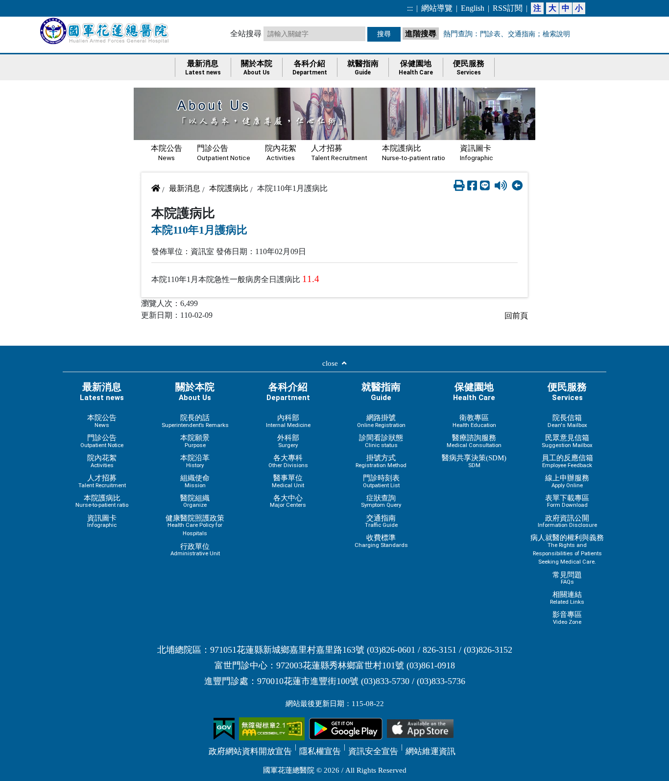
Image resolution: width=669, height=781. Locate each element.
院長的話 (195, 420)
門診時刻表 (381, 481)
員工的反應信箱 (567, 461)
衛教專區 (474, 420)
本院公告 (166, 153)
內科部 (288, 420)
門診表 (490, 34)
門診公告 (223, 153)
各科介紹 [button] (309, 67)
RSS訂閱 (508, 8)
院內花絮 (280, 153)
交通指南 (521, 34)
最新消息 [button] (203, 67)
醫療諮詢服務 (474, 441)
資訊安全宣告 (373, 751)
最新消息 (184, 188)
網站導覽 (437, 8)
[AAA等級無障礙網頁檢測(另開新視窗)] (272, 728)
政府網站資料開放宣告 (250, 751)
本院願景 (195, 441)
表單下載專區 (567, 501)
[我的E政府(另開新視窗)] (224, 728)
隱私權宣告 (320, 751)
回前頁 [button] (516, 315)
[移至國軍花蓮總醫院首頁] (105, 31)
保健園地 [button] (416, 67)
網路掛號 (381, 420)
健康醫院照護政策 (195, 525)
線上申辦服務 (567, 481)
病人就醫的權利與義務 (567, 549)
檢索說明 (556, 34)
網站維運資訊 (430, 751)
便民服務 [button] (468, 67)
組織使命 (195, 481)
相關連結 (567, 597)
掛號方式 (381, 461)
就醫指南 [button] (363, 67)
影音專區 (567, 617)
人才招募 (339, 153)
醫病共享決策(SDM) (474, 461)
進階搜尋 (422, 32)
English (472, 8)
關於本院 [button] (256, 67)
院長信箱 (567, 420)
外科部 (288, 441)
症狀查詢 (381, 501)
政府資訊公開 (567, 521)
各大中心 (288, 501)
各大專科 (288, 461)
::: (410, 8)
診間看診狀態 (381, 441)
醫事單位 (288, 481)
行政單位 (195, 549)
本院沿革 (195, 461)
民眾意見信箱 (567, 441)
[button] (459, 186)
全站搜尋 (246, 33)
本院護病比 (413, 153)
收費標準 (381, 540)
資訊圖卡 (476, 153)
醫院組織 (195, 501)
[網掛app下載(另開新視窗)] (345, 728)
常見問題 (567, 578)
